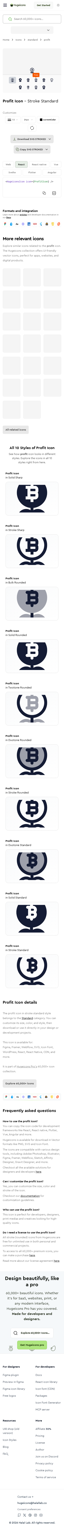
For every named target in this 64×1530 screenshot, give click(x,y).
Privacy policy (44, 1463)
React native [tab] (39, 164)
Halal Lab (24, 1523)
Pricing (39, 1436)
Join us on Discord (46, 1456)
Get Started (43, 5)
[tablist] (32, 168)
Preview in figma (13, 1382)
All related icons (15, 430)
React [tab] (21, 164)
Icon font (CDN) (45, 1389)
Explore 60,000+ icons (19, 1083)
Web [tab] (8, 164)
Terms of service (45, 1477)
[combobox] (32, 30)
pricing (23, 214)
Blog (6, 1447)
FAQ (5, 1454)
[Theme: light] (58, 5)
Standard (27, 1018)
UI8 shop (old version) (11, 1431)
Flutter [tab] (32, 172)
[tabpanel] (32, 187)
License (40, 1443)
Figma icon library (14, 1389)
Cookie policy (44, 1470)
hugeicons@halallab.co (32, 1503)
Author (39, 1450)
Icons (19, 39)
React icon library (46, 1382)
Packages (41, 1396)
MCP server (42, 1410)
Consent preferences (28, 1509)
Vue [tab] (56, 164)
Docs (8, 217)
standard (33, 39)
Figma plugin (11, 1375)
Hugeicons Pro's (27, 1066)
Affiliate (43, 1429)
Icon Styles (9, 1440)
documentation (30, 1196)
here (38, 1172)
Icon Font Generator (48, 1403)
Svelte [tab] (12, 172)
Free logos (9, 1396)
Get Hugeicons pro (32, 1345)
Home (6, 39)
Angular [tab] (52, 172)
